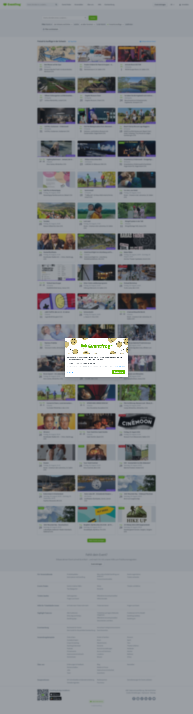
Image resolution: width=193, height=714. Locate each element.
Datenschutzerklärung (119, 366)
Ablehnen (70, 372)
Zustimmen (118, 372)
